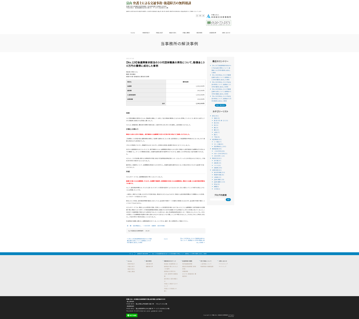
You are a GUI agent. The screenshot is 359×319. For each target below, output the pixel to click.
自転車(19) (217, 163)
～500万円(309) (219, 151)
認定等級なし (137, 226)
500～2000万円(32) (220, 153)
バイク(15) (217, 165)
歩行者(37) (217, 161)
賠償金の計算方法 (169, 271)
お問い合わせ (226, 33)
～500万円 (146, 226)
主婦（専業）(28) (219, 179)
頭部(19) (217, 118)
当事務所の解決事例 (142, 254)
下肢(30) (217, 137)
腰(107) (216, 130)
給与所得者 (161, 226)
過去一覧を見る (220, 105)
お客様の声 (212, 33)
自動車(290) (218, 168)
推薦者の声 (149, 266)
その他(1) (217, 189)
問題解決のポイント (170, 261)
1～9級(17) (218, 142)
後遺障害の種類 (187, 261)
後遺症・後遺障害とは (171, 264)
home (133, 33)
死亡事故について (206, 261)
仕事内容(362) (217, 170)
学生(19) (217, 184)
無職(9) (216, 186)
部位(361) (215, 116)
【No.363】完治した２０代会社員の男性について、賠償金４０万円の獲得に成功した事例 (221, 98)
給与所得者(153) (219, 172)
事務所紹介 (146, 33)
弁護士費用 (186, 33)
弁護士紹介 (159, 33)
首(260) (216, 123)
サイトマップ (222, 266)
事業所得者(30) (219, 175)
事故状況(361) (217, 158)
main (166, 239)
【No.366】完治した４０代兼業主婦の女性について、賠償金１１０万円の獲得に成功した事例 (221, 77)
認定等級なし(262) (220, 146)
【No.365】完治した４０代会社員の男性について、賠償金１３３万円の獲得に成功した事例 (221, 84)
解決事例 (199, 33)
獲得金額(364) (217, 149)
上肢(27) (217, 132)
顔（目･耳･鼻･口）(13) (221, 120)
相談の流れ (172, 33)
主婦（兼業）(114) (219, 182)
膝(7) (216, 135)
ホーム (131, 254)
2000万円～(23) (219, 156)
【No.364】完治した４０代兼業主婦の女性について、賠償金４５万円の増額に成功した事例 (221, 91)
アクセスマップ (223, 264)
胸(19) (216, 128)
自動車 (154, 226)
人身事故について (206, 264)
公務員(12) (217, 177)
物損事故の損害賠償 (207, 266)
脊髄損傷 (185, 271)
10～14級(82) (218, 144)
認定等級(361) (217, 139)
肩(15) (216, 125)
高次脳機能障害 (187, 264)
